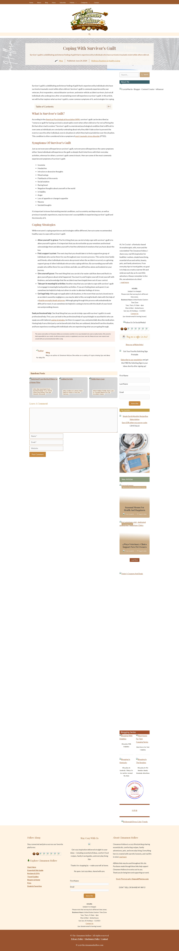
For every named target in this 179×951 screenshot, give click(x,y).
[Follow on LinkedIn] (143, 329)
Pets (29, 883)
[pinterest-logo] (76, 79)
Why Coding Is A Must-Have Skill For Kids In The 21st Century (73, 392)
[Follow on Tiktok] (125, 329)
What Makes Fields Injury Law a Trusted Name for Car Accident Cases (103, 392)
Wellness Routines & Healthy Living (105, 61)
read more (125, 282)
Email (122, 392)
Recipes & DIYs (33, 873)
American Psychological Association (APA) (63, 119)
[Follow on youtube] (132, 329)
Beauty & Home (33, 880)
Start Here (31, 867)
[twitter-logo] (64, 79)
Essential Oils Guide (35, 870)
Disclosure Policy (92, 939)
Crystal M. (131, 514)
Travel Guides (33, 877)
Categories (84, 2)
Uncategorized (127, 524)
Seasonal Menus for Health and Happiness (134, 508)
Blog (46, 2)
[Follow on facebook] (136, 329)
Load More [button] (134, 560)
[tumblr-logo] (89, 79)
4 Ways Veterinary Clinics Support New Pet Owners (134, 545)
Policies (72, 2)
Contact (96, 2)
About (39, 2)
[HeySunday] (135, 472)
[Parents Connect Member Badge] (135, 798)
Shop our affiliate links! (134, 345)
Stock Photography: (132, 879)
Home (31, 2)
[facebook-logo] (58, 79)
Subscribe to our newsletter (131, 360)
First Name (124, 375)
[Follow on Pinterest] (129, 329)
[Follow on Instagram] (122, 329)
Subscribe (63, 2)
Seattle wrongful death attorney (52, 300)
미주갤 (134, 810)
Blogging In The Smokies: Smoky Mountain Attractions (142, 770)
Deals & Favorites (34, 886)
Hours (54, 2)
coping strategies (58, 320)
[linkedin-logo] (70, 79)
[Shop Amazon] (147, 329)
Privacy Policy (77, 939)
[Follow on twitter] (140, 329)
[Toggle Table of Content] (107, 106)
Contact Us (134, 314)
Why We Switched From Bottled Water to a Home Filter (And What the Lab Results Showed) (42, 391)
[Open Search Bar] (89, 34)
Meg (61, 61)
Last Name (124, 384)
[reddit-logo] (82, 79)
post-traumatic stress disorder (87, 136)
